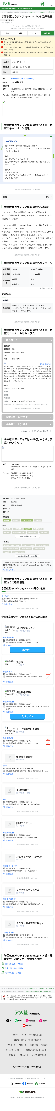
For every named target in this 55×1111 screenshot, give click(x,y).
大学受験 (32, 1020)
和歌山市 (17, 12)
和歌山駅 (24, 12)
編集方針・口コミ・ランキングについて (27, 1040)
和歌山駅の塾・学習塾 (14, 964)
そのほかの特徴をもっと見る (27, 536)
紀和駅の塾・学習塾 (13, 972)
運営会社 (12, 1055)
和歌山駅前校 (8, 637)
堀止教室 (5, 596)
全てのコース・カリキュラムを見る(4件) (35, 431)
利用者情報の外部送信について (35, 1050)
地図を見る (8, 604)
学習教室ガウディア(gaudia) (22, 78)
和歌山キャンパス (10, 865)
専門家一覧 (22, 1045)
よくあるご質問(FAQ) (38, 1055)
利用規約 (44, 1045)
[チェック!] (49, 677)
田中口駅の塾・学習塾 (14, 968)
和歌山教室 (7, 671)
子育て (45, 1020)
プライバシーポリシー (13, 1050)
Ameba (18, 1083)
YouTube (29, 1025)
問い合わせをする (9, 570)
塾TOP (4, 12)
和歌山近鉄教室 (9, 899)
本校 (5, 766)
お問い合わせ (23, 1055)
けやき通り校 (8, 932)
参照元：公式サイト (45, 364)
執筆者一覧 (11, 1045)
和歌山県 (10, 12)
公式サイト (27, 649)
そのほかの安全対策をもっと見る (27, 556)
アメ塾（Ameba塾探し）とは (31, 1035)
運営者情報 (34, 1045)
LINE (20, 1020)
